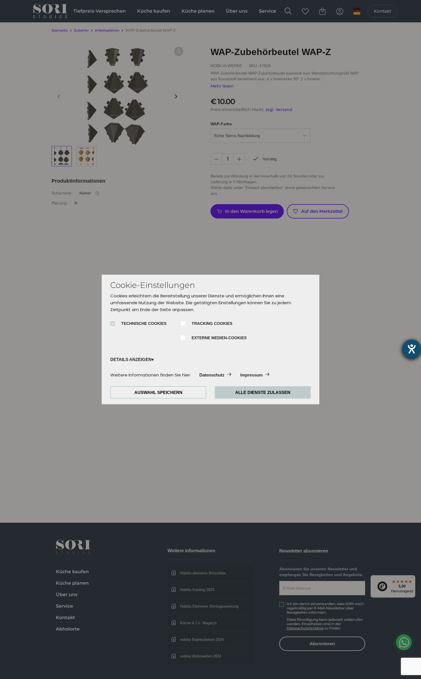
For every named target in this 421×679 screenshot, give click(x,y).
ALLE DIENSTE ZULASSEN (262, 392)
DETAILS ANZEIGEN (131, 359)
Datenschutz (212, 374)
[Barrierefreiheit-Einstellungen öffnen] (411, 349)
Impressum (251, 374)
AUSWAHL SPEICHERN (158, 392)
